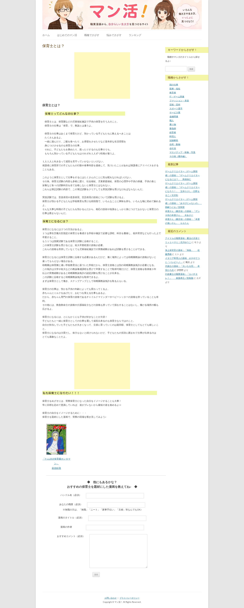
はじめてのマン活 (67, 35)
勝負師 (172, 128)
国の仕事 (173, 84)
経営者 (172, 132)
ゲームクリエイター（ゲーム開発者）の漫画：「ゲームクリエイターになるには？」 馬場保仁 (182, 175)
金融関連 (173, 116)
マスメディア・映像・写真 (182, 152)
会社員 (172, 148)
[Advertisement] (102, 75)
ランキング (135, 35)
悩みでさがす (114, 35)
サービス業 (174, 112)
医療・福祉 (174, 88)
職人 (171, 120)
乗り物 (172, 124)
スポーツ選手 (175, 108)
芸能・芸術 (174, 104)
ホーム (46, 35)
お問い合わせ (111, 598)
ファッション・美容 (179, 100)
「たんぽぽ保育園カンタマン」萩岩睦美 (56, 463)
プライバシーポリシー (129, 598)
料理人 (172, 136)
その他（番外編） (178, 156)
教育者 (172, 92)
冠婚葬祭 (173, 140)
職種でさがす (91, 35)
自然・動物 (174, 144)
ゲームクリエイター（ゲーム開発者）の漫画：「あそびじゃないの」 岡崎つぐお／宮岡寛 (183, 203)
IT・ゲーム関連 (176, 96)
